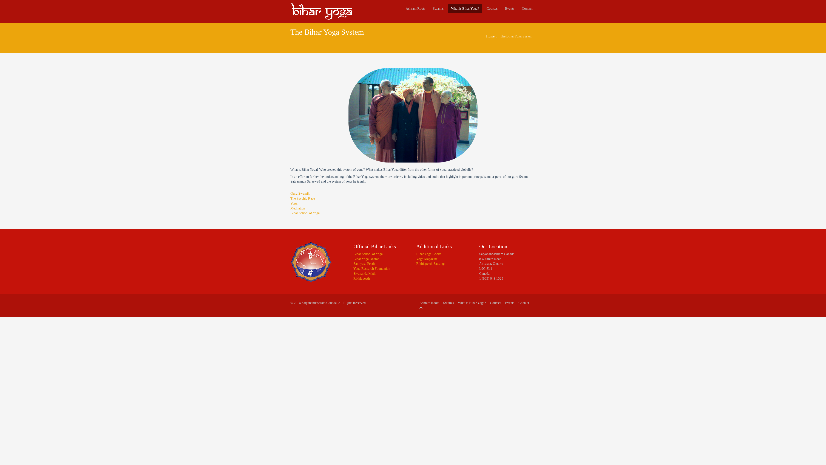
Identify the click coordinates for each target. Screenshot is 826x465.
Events (509, 8)
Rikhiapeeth (361, 278)
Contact (527, 8)
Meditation (297, 208)
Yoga (293, 203)
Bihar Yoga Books (428, 254)
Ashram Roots (415, 8)
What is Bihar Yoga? (465, 8)
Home (490, 36)
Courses (492, 8)
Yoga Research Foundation (371, 268)
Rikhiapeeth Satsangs (430, 263)
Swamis (438, 8)
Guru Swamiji (300, 193)
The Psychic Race (302, 198)
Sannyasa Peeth (364, 263)
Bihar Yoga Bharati (366, 259)
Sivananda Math (364, 273)
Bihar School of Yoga (305, 213)
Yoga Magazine (427, 259)
